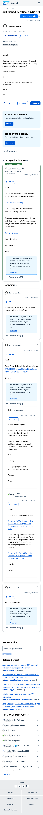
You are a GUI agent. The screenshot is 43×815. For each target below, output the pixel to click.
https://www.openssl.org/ (14, 203)
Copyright (10, 798)
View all (5, 775)
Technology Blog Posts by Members (17, 680)
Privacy (10, 792)
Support (32, 804)
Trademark (10, 804)
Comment (35, 103)
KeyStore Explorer (11, 233)
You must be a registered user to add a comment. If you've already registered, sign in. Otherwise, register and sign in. (21, 263)
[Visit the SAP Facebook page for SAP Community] (16, 786)
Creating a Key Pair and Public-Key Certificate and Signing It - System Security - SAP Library (20, 555)
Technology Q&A (9, 8)
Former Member (15, 27)
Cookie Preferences (11, 810)
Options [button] (39, 16)
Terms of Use (32, 792)
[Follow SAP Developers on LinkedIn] (27, 786)
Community (15, 3)
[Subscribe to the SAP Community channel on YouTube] (23, 786)
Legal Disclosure (32, 798)
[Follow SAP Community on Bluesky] (19, 786)
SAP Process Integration (10, 45)
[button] (20, 36)
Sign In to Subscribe (29, 16)
